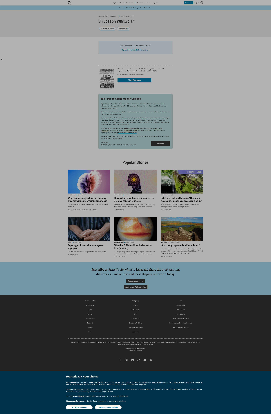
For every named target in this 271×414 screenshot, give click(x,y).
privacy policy (78, 396)
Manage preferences (75, 401)
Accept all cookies (79, 407)
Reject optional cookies (108, 407)
